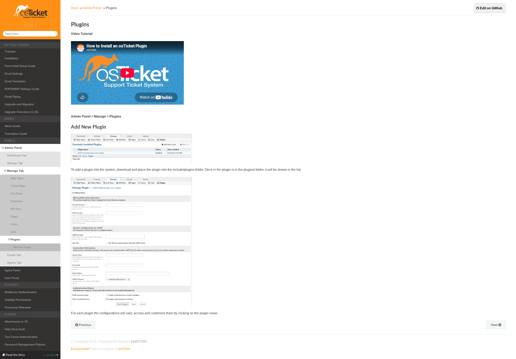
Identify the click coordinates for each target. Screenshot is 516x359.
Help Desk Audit (15, 329)
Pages (14, 216)
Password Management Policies (25, 344)
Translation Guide (16, 133)
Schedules (16, 201)
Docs (74, 8)
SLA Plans (16, 193)
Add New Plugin (22, 247)
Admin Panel (13, 147)
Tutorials (10, 51)
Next (494, 325)
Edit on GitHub (490, 8)
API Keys (16, 208)
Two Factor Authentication (21, 336)
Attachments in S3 (16, 321)
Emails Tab (14, 255)
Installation (11, 58)
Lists (13, 231)
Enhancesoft (80, 349)
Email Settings (14, 73)
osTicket (124, 349)
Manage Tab (15, 170)
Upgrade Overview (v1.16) (21, 111)
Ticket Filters (18, 185)
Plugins (15, 239)
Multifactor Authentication (21, 292)
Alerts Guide (12, 126)
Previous (84, 325)
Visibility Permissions (18, 299)
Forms (14, 224)
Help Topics (17, 178)
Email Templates (15, 81)
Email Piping (12, 96)
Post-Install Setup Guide (20, 66)
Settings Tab (15, 163)
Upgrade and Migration (19, 104)
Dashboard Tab (17, 155)
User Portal (12, 278)
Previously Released (18, 307)
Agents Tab (14, 262)
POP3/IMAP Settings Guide (22, 89)
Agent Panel (12, 270)
